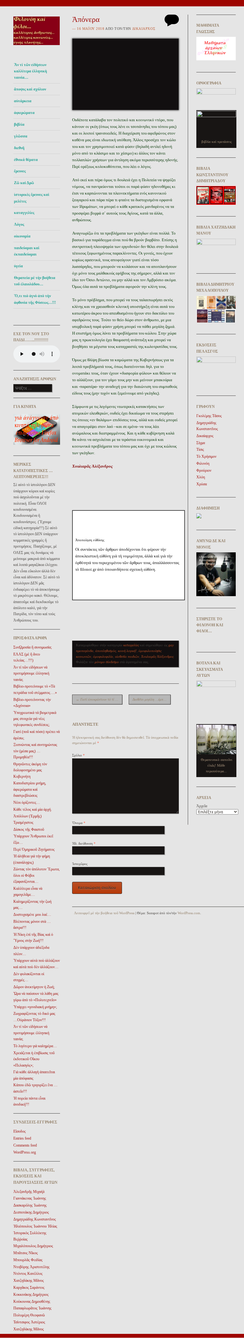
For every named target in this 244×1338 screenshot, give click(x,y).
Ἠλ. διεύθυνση (84, 843)
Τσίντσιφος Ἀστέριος (29, 1322)
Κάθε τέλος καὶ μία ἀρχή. (32, 809)
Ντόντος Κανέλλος (28, 1273)
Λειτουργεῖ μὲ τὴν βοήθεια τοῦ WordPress (104, 913)
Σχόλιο (78, 755)
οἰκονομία (22, 236)
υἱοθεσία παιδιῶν (127, 656)
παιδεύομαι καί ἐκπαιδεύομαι (26, 251)
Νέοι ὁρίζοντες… (26, 802)
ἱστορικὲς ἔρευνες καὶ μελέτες (31, 197)
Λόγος (19, 224)
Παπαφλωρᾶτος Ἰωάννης (32, 1308)
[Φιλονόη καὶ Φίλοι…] (36, 46)
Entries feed (22, 1138)
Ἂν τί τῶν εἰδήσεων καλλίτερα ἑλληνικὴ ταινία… (30, 71)
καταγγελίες (24, 212)
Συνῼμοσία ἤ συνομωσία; (32, 647)
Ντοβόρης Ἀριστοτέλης (31, 1267)
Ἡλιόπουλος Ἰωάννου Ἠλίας (35, 1226)
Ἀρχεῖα (201, 806)
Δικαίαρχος (143, 28)
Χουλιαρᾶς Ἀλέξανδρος (157, 656)
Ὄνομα (78, 823)
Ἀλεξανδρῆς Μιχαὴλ (29, 1191)
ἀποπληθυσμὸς (105, 651)
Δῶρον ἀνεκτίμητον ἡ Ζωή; (34, 987)
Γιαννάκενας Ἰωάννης (29, 1198)
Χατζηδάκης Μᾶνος (28, 1280)
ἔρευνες (20, 171)
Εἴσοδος (19, 1131)
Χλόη (200, 477)
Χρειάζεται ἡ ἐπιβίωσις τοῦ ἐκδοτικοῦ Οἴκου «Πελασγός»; (34, 1059)
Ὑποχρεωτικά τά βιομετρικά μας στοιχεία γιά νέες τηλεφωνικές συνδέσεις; (34, 718)
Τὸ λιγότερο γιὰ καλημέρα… (35, 1046)
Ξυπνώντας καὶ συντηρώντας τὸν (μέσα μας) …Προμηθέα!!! (35, 750)
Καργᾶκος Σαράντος (28, 1287)
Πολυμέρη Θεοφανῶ (29, 1315)
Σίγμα (200, 443)
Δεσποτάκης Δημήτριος (31, 1212)
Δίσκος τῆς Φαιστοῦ (28, 829)
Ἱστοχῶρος (79, 864)
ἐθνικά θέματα (26, 159)
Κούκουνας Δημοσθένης (31, 1301)
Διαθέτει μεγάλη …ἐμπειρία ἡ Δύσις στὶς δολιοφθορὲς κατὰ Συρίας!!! (151, 699)
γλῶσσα (20, 136)
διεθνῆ (19, 148)
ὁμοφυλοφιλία (103, 656)
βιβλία (19, 124)
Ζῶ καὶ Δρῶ (24, 183)
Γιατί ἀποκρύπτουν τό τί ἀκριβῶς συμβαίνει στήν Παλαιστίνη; (99, 699)
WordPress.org (24, 1152)
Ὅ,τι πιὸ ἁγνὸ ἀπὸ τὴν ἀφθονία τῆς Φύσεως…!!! (35, 299)
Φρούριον (203, 470)
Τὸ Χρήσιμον (206, 456)
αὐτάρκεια (22, 101)
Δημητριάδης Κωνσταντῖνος (34, 1219)
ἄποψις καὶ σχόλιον (30, 89)
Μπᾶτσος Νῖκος (25, 1253)
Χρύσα (201, 484)
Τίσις (200, 449)
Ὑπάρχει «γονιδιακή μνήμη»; (35, 1007)
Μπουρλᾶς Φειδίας (28, 1260)
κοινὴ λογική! (127, 651)
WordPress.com (189, 913)
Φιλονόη (202, 463)
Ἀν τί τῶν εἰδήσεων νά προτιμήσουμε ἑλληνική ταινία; (31, 673)
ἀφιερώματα (24, 112)
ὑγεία (18, 266)
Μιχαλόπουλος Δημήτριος (33, 1246)
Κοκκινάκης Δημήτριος (31, 1294)
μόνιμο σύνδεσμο (107, 662)
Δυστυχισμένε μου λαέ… (32, 914)
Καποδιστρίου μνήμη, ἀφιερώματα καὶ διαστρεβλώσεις (29, 789)
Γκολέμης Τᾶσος (209, 416)
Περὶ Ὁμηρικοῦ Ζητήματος (34, 849)
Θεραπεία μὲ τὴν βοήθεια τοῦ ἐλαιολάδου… (34, 281)
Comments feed (25, 1145)
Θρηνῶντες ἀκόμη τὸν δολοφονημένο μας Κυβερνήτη (30, 770)
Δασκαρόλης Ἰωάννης (30, 1205)
